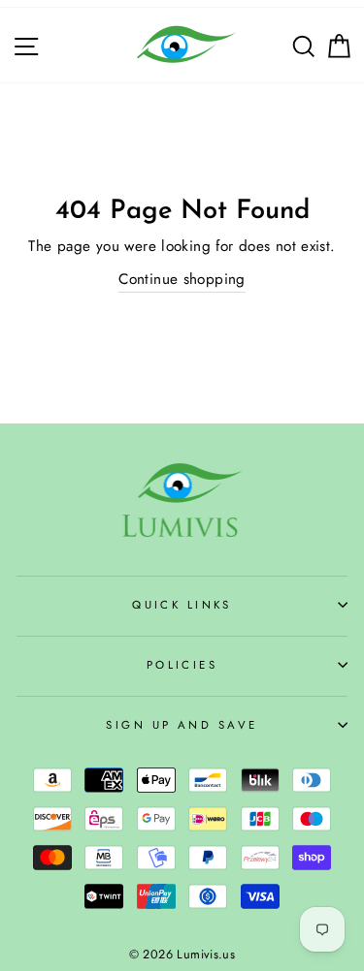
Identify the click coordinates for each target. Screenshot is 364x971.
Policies (182, 665)
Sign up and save (181, 725)
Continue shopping (182, 279)
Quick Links (182, 604)
